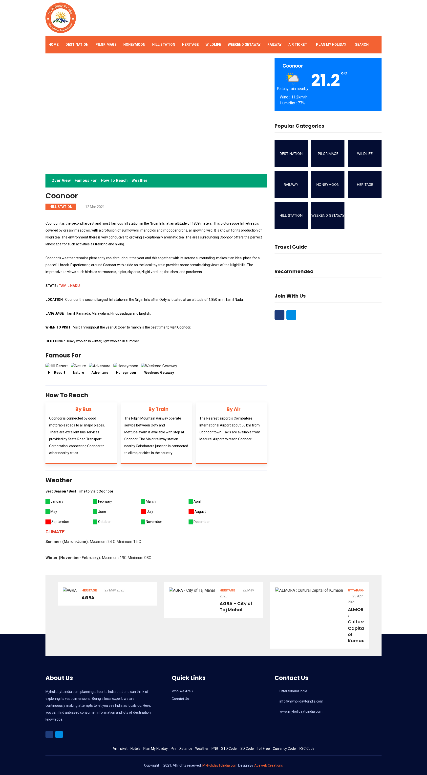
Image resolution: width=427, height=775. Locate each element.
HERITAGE (190, 45)
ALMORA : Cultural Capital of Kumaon (358, 625)
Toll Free (263, 749)
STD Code (229, 749)
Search (362, 45)
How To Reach (114, 180)
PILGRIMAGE (105, 45)
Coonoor (61, 195)
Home (53, 45)
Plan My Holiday (331, 45)
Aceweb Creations (268, 765)
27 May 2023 (114, 590)
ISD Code (247, 749)
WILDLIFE (213, 45)
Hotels (135, 749)
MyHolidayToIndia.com (219, 765)
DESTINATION (76, 45)
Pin (173, 749)
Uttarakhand (360, 590)
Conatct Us (180, 699)
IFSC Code (307, 749)
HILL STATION (163, 45)
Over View (61, 180)
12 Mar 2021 (95, 207)
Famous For (86, 180)
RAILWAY (274, 45)
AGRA (88, 597)
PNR (215, 749)
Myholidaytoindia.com (62, 692)
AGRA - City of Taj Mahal (236, 606)
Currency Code (284, 749)
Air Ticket (297, 45)
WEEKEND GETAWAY (244, 45)
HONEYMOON (134, 45)
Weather (139, 180)
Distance (185, 749)
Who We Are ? (182, 691)
